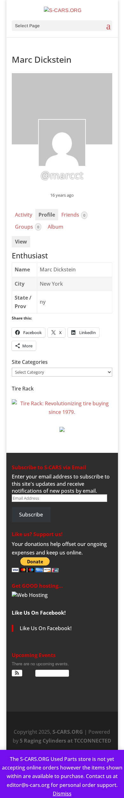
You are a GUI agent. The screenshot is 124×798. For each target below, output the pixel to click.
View (21, 241)
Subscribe (31, 514)
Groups (27, 226)
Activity (23, 214)
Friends (73, 214)
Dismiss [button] (62, 793)
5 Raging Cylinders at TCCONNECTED (65, 740)
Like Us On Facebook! (39, 612)
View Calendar (50, 673)
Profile (46, 214)
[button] (17, 673)
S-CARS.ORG (67, 731)
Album (55, 226)
